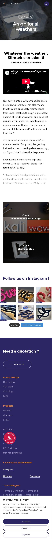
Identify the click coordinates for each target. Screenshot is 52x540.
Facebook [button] (35, 476)
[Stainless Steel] (26, 248)
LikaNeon (7, 415)
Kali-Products (26, 17)
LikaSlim (7, 410)
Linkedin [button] (7, 476)
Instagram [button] (8, 469)
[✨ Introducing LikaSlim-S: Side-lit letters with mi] (26, 294)
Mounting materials (12, 453)
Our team (8, 386)
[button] (46, 4)
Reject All (26, 535)
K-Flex (6, 420)
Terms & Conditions (14, 491)
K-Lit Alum (8, 429)
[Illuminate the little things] (26, 217)
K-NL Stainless (10, 448)
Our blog (8, 391)
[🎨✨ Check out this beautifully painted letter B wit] (26, 312)
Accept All (26, 522)
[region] (26, 518)
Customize (26, 528)
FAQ (5, 396)
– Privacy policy (31, 495)
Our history (9, 382)
